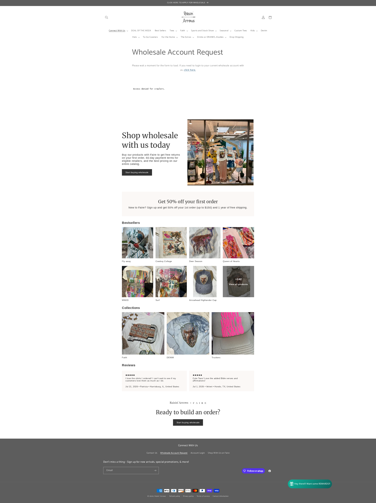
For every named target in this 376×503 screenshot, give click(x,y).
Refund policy (174, 496)
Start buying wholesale (136, 172)
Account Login (198, 453)
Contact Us (152, 453)
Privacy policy (188, 496)
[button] (106, 17)
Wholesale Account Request (174, 453)
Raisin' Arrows (160, 496)
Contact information (221, 496)
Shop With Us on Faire (218, 453)
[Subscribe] (155, 470)
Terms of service (203, 496)
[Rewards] (310, 484)
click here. (190, 70)
